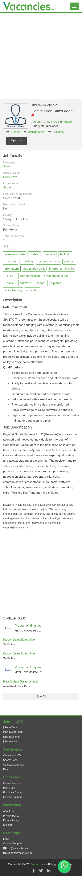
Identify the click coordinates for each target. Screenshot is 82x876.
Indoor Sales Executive (19, 639)
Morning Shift (36, 131)
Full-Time (58, 131)
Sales (7, 166)
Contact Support (12, 797)
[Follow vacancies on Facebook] (33, 871)
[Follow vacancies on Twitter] (41, 871)
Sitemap (8, 825)
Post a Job (9, 787)
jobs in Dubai (10, 727)
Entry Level (10, 177)
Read (6, 769)
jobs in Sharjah (11, 736)
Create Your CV (12, 755)
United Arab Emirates (58, 121)
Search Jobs (10, 760)
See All (41, 696)
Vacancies (38, 864)
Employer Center (12, 792)
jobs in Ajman (11, 741)
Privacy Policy (11, 815)
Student (15, 131)
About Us (8, 811)
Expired (16, 141)
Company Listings (13, 764)
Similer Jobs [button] (14, 618)
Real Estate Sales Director (21, 681)
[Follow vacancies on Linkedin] (48, 871)
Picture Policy (11, 820)
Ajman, (37, 121)
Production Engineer (28, 625)
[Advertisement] (41, 56)
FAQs (6, 838)
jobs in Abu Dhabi (13, 732)
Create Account (12, 783)
